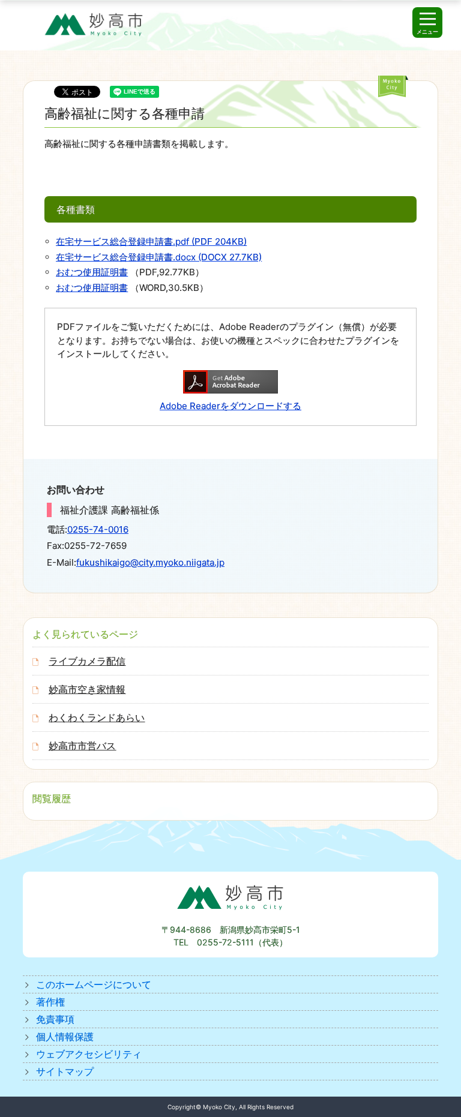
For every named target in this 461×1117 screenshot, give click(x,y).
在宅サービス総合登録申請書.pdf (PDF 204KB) (151, 241)
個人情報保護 (65, 1037)
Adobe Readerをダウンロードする (230, 406)
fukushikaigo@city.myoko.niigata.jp (150, 562)
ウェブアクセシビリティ (89, 1054)
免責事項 (55, 1019)
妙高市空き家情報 (87, 689)
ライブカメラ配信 (87, 661)
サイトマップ (65, 1071)
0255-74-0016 (97, 529)
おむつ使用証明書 (92, 272)
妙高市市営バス (82, 746)
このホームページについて (93, 984)
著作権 (50, 1002)
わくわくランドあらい (97, 717)
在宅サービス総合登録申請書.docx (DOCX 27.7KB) (159, 257)
